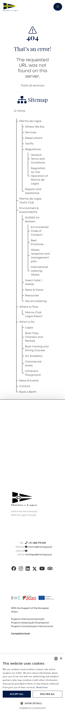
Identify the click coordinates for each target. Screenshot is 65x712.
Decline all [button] (47, 694)
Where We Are (34, 127)
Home (21, 111)
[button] (32, 703)
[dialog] (32, 683)
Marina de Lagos (30, 121)
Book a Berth (27, 392)
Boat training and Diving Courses (37, 348)
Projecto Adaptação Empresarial (30, 623)
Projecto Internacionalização (27, 619)
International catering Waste (39, 271)
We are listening (36, 301)
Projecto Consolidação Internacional (32, 626)
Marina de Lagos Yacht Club (30, 201)
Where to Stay (28, 307)
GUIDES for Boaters (32, 219)
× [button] (61, 658)
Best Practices (37, 242)
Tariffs (29, 144)
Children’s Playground (33, 373)
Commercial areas (33, 363)
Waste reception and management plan (40, 256)
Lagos (29, 327)
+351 (36, 543)
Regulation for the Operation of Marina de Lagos (39, 176)
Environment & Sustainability (28, 210)
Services (30, 132)
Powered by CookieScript (32, 708)
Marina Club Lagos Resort (33, 314)
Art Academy (34, 356)
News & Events (28, 380)
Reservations (33, 138)
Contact (24, 386)
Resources (32, 295)
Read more (42, 687)
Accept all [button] (16, 694)
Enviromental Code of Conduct (40, 231)
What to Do (26, 322)
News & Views (34, 290)
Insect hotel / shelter (34, 282)
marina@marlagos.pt (39, 547)
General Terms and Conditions (38, 159)
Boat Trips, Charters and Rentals (34, 337)
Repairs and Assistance (33, 191)
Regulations (33, 149)
